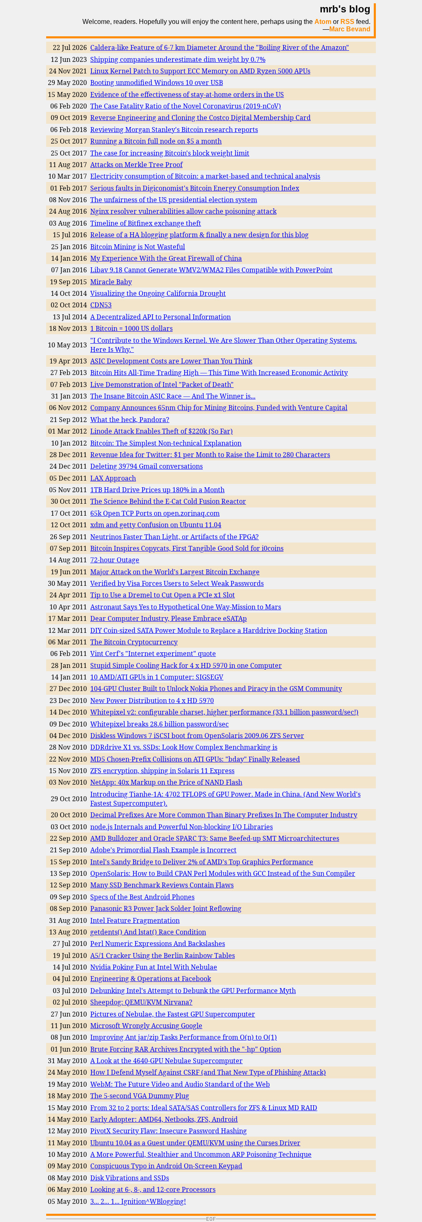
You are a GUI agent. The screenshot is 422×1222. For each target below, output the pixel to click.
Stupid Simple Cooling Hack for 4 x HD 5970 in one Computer (186, 665)
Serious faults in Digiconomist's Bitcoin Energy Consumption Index (194, 188)
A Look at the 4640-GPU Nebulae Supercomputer (166, 1060)
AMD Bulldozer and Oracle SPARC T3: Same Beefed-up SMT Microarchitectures (214, 838)
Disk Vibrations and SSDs (129, 1177)
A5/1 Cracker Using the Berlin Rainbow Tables (162, 955)
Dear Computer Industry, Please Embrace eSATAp (168, 618)
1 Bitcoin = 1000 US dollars (131, 328)
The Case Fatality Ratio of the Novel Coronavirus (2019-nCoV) (185, 106)
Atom (322, 21)
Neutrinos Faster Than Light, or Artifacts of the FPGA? (174, 536)
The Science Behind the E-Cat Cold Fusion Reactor (168, 501)
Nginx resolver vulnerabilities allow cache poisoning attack (183, 211)
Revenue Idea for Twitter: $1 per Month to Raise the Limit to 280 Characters (210, 454)
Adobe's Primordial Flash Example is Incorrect (163, 849)
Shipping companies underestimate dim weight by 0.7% (177, 59)
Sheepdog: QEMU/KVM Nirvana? (141, 1002)
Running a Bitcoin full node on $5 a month (156, 141)
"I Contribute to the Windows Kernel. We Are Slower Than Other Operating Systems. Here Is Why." (223, 345)
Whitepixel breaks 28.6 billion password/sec (159, 724)
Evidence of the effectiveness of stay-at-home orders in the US (187, 94)
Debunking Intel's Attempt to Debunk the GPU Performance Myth (193, 990)
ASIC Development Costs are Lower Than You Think (171, 361)
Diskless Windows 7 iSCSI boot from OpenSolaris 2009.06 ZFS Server (197, 735)
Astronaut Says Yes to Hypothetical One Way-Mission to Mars (185, 606)
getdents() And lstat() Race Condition (148, 932)
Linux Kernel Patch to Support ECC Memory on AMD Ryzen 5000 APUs (200, 70)
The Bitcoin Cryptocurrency (134, 641)
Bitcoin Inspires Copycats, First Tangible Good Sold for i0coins (187, 548)
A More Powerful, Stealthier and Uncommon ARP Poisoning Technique (201, 1154)
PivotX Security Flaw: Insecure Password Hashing (168, 1130)
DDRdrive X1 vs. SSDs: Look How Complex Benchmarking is (183, 747)
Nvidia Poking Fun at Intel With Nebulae (153, 967)
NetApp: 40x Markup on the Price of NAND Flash (166, 782)
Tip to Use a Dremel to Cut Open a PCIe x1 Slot (162, 594)
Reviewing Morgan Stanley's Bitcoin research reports (174, 129)
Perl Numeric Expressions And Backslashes (157, 943)
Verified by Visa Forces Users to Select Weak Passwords (177, 583)
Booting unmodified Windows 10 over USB (156, 82)
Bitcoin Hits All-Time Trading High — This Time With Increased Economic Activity (219, 372)
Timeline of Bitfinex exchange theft (145, 223)
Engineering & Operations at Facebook (150, 978)
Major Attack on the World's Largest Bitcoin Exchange (175, 571)
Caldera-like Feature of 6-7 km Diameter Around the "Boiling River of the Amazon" (219, 47)
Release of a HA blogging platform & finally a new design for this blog (199, 234)
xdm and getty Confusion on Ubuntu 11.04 (155, 524)
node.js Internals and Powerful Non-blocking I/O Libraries (181, 826)
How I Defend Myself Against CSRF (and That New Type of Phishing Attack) (208, 1072)
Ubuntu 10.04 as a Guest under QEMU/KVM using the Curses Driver (195, 1142)
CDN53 (101, 304)
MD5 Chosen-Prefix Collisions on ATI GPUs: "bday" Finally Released (195, 759)
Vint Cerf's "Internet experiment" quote (153, 653)
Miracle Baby (111, 281)
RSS (347, 21)
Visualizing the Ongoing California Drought (158, 293)
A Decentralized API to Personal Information (160, 316)
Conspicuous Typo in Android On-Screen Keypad (166, 1165)
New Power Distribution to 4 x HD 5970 (152, 700)
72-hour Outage (114, 559)
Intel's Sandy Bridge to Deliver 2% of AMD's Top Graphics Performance (201, 861)
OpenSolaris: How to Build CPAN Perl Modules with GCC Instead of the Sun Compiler (222, 873)
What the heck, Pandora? (129, 419)
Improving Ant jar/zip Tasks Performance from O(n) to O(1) (183, 1037)
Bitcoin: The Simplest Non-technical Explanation (165, 443)
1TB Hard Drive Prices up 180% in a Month (157, 489)
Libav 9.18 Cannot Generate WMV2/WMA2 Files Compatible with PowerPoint (211, 269)
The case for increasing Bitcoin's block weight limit (169, 153)
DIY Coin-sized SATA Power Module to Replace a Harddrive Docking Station (208, 630)
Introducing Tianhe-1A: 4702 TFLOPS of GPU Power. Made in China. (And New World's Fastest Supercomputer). (225, 799)
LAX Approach (113, 478)
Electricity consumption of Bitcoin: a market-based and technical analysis (205, 176)
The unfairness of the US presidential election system (173, 199)
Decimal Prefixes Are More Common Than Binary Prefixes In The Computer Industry (223, 814)
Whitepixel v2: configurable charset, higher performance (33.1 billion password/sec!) (224, 712)
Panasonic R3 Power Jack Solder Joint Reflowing (165, 908)
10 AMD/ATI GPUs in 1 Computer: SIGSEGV (156, 677)
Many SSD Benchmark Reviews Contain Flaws (162, 884)
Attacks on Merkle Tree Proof (136, 164)
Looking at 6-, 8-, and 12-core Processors (153, 1189)
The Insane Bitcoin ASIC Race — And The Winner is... (173, 396)
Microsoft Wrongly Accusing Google (146, 1025)
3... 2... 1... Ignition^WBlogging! (138, 1201)
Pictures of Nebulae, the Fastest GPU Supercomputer (172, 1014)
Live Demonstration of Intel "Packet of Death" (162, 384)
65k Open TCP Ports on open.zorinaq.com (155, 513)
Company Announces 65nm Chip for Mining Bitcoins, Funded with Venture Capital (218, 407)
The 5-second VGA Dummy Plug (139, 1095)
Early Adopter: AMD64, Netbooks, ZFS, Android (164, 1119)
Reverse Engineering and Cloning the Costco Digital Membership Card (200, 117)
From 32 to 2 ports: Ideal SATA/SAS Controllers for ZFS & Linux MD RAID (203, 1107)
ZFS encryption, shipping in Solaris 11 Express (162, 770)
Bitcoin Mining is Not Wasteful (137, 246)
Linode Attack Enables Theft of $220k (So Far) (161, 431)
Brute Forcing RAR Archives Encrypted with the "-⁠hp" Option (185, 1049)
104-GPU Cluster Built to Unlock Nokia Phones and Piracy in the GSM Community (216, 688)
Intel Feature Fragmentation (135, 920)
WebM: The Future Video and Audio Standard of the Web (180, 1084)
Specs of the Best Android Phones (142, 896)
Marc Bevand (349, 29)
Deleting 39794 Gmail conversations (146, 466)
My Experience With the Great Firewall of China (166, 258)
